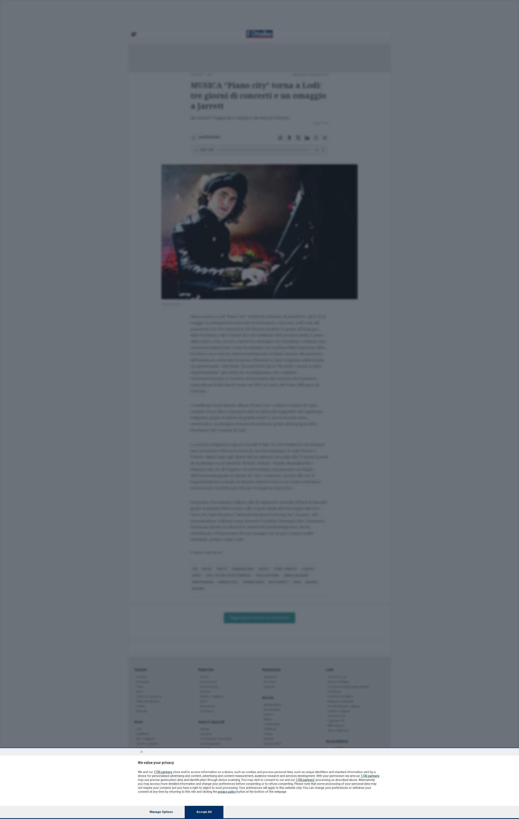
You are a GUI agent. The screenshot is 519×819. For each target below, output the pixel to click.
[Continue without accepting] (141, 751)
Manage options (161, 812)
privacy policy (227, 791)
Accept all (204, 812)
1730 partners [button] (163, 772)
